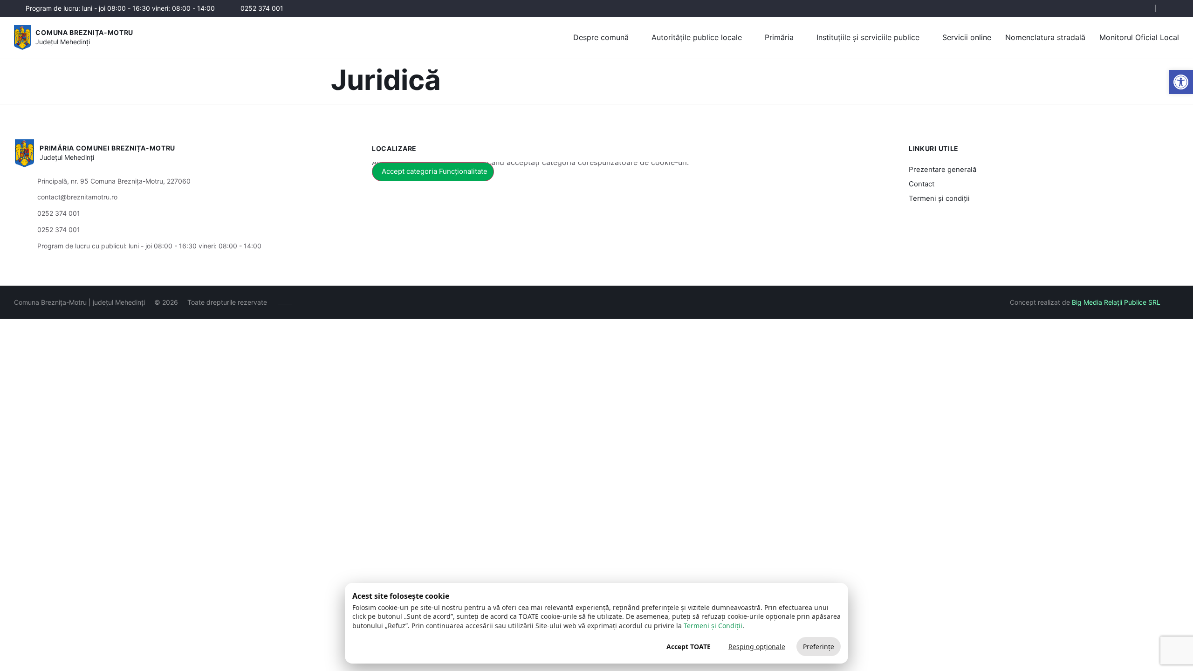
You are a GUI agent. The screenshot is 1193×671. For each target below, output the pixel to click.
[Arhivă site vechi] (1173, 8)
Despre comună (601, 37)
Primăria (779, 37)
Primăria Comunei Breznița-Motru (107, 148)
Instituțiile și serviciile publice (867, 37)
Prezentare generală (942, 169)
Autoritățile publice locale (696, 37)
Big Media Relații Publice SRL (1116, 302)
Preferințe (818, 646)
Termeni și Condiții (713, 625)
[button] (1181, 82)
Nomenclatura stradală (1045, 37)
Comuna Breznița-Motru (84, 32)
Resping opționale (756, 646)
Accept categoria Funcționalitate (434, 171)
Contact (921, 183)
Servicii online (966, 37)
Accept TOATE (688, 646)
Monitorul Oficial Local (1139, 37)
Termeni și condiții (939, 198)
